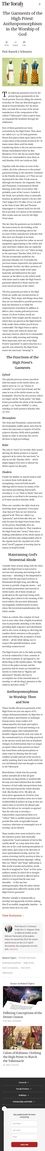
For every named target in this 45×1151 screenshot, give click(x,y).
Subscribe (24, 1144)
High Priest (29, 963)
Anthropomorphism (11, 963)
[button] (39, 4)
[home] (12, 4)
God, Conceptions (10, 968)
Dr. (4, 1065)
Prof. (5, 1021)
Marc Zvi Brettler (14, 1021)
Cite (24, 45)
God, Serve (25, 968)
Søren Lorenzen (12, 1065)
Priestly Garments (27, 958)
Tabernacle (7, 973)
